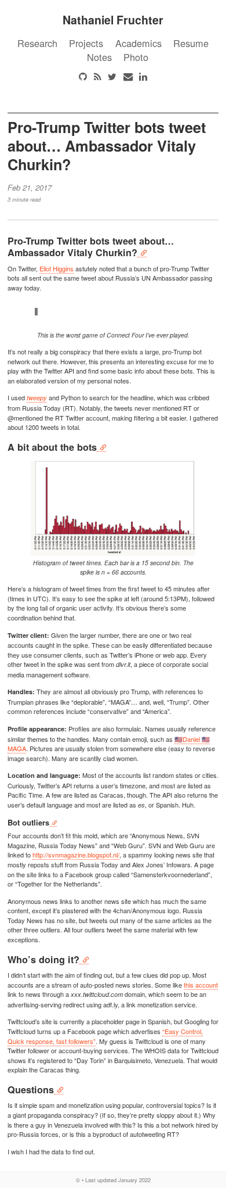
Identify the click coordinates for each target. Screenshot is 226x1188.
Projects (86, 43)
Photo (135, 57)
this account (201, 984)
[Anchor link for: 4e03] (142, 252)
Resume (191, 43)
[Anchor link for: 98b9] (84, 959)
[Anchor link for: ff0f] (101, 447)
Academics (138, 43)
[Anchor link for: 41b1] (53, 823)
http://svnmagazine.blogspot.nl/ (75, 854)
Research (37, 43)
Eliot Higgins (56, 268)
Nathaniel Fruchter (113, 20)
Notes (99, 57)
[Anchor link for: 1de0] (58, 1089)
